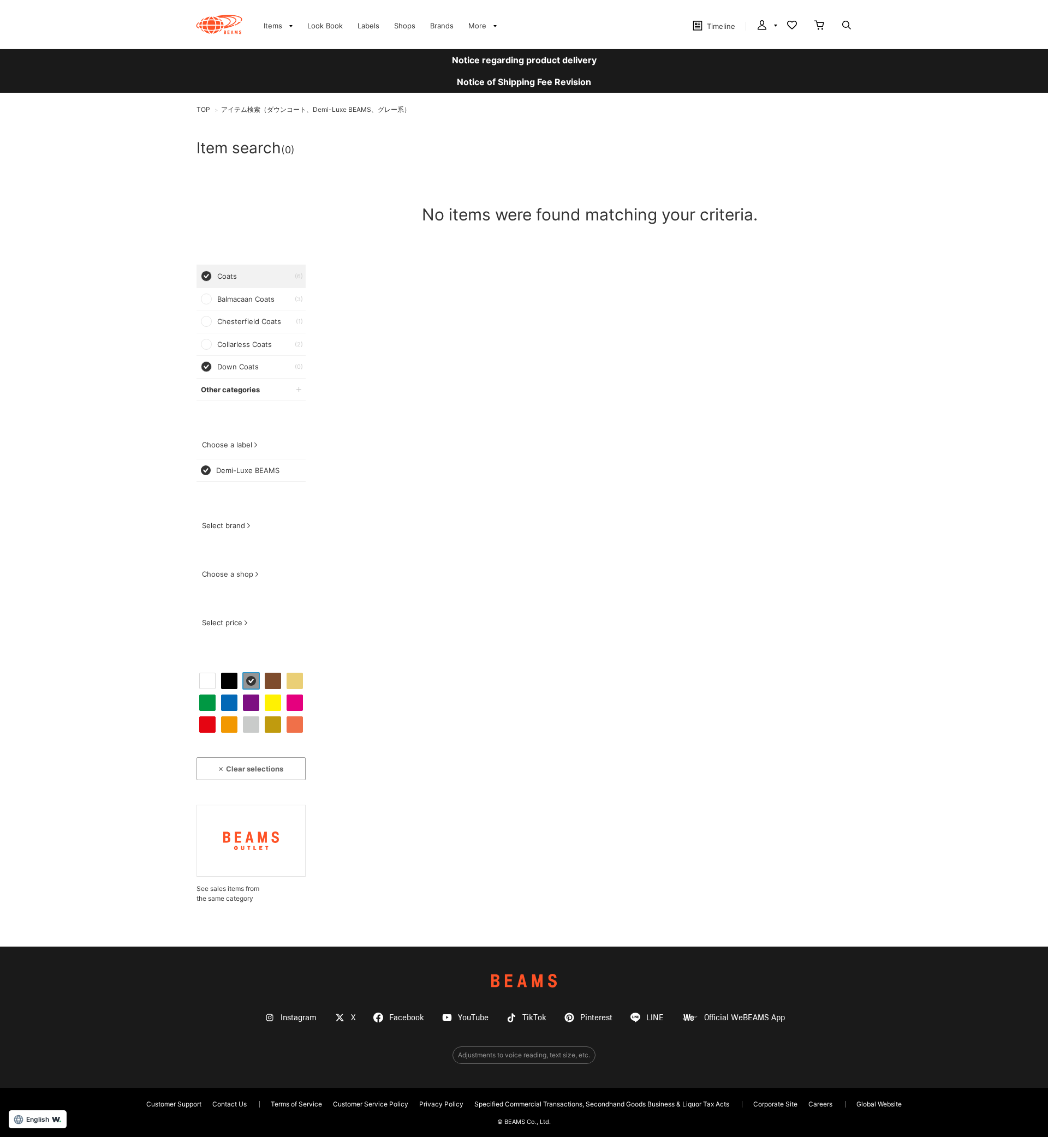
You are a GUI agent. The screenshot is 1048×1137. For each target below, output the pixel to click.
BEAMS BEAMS (219, 24)
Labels (368, 25)
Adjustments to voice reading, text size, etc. (524, 1055)
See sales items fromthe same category (227, 893)
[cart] (819, 26)
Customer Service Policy (370, 1104)
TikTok (534, 1018)
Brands (442, 25)
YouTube (473, 1018)
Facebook (406, 1018)
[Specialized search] (846, 26)
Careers (820, 1104)
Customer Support (173, 1104)
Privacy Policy (441, 1104)
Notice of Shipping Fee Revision (524, 81)
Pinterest (596, 1018)
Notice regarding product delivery (524, 60)
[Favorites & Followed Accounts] (792, 26)
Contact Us (229, 1104)
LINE (655, 1018)
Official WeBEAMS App (744, 1018)
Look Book (325, 25)
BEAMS (524, 981)
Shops (404, 25)
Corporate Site (775, 1104)
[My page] (766, 26)
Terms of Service (296, 1104)
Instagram (299, 1018)
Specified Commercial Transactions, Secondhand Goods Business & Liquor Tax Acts (601, 1104)
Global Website (879, 1104)
